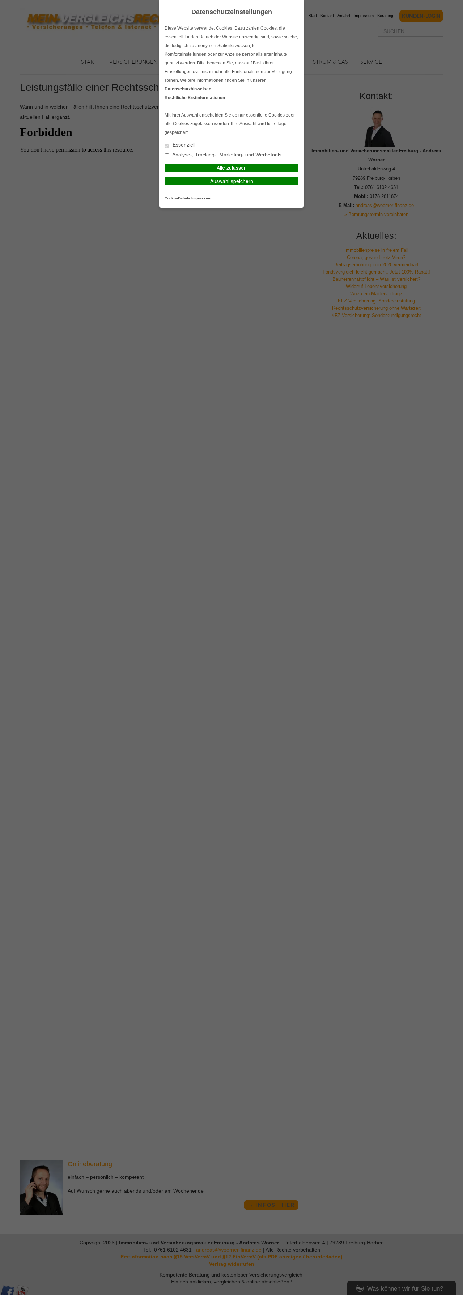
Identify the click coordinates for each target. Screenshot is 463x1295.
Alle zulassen (232, 167)
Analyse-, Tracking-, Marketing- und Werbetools (226, 154)
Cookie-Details (177, 198)
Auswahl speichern (231, 181)
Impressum (201, 198)
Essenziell (183, 145)
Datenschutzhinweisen (188, 89)
